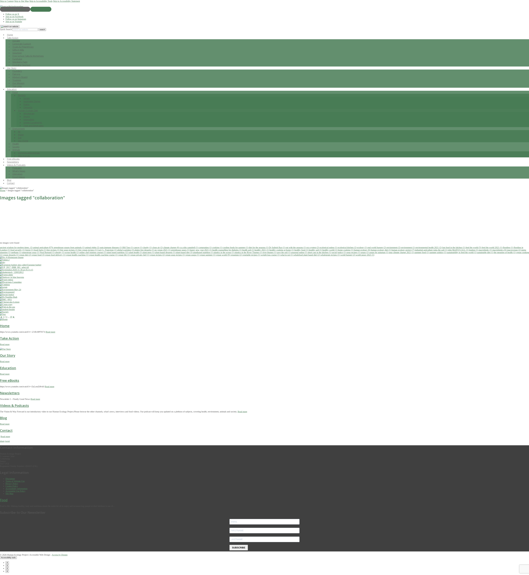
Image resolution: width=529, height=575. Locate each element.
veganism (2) (236, 255)
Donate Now (40, 9)
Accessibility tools (8, 558)
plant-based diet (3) (184, 252)
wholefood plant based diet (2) (306, 255)
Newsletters (10, 393)
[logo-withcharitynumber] (11, 6)
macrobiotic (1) (485, 250)
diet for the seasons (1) (259, 247)
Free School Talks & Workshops (28, 55)
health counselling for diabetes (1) (227, 250)
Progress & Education (15, 9)
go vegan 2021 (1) (163, 250)
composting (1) (205, 247)
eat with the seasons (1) (296, 247)
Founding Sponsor (21, 65)
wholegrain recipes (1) (330, 255)
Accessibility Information (16, 488)
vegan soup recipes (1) (175, 255)
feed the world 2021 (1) (492, 247)
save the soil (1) (284, 252)
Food (15, 92)
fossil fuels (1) (40, 250)
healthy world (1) (330, 250)
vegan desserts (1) (11, 255)
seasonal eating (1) (299, 252)
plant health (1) (136, 252)
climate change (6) (171, 247)
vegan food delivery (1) (55, 255)
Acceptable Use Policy (15, 491)
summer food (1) (422, 252)
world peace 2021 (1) (365, 255)
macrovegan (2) (514, 250)
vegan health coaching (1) (77, 255)
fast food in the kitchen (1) (454, 247)
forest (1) (29, 250)
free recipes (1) (53, 250)
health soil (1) (248, 250)
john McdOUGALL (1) (458, 250)
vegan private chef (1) (140, 255)
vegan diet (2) (25, 255)
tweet (7, 441)
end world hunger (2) (377, 247)
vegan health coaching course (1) (103, 255)
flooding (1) (508, 247)
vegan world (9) (223, 255)
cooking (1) (217, 247)
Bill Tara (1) (128, 247)
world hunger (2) (348, 255)
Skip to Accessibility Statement (66, 1)
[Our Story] (5, 349)
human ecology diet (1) (381, 250)
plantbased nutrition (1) (203, 252)
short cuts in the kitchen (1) (320, 252)
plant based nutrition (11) (118, 252)
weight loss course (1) (270, 255)
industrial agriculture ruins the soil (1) (431, 250)
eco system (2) (313, 247)
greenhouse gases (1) (180, 250)
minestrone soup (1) (31, 252)
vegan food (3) (38, 255)
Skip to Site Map (21, 1)
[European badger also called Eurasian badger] (20, 265)
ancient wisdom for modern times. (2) (16, 247)
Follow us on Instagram (16, 19)
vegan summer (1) (208, 255)
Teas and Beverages (33, 125)
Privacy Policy (12, 483)
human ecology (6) (362, 250)
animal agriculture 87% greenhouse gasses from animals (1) (59, 247)
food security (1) (17, 250)
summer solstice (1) (438, 252)
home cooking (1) (346, 250)
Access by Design (60, 555)
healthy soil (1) (315, 250)
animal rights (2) (92, 247)
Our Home (23, 140)
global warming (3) (125, 250)
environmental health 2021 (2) (428, 247)
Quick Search (6, 29)
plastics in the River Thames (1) (249, 252)
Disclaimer (10, 479)
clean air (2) (157, 247)
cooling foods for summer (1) (236, 247)
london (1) (474, 250)
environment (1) (408, 247)
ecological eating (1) (329, 247)
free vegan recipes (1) (88, 250)
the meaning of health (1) (505, 252)
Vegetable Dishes (31, 101)
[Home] (4, 319)
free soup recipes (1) (69, 250)
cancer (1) (138, 247)
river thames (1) (270, 252)
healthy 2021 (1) (262, 250)
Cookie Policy (12, 486)
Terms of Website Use (15, 481)
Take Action (9, 338)
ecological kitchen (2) (347, 247)
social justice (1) (339, 252)
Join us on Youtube (14, 21)
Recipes (22, 95)
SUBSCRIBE (238, 547)
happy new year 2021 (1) (201, 250)
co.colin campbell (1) (189, 247)
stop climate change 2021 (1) (402, 252)
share (2, 441)
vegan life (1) (124, 255)
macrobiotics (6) (499, 250)
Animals (16, 149)
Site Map (9, 493)
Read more (50, 332)
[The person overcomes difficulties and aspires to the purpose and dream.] (12, 277)
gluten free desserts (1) (144, 250)
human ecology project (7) (403, 250)
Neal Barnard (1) (47, 252)
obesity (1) (60, 252)
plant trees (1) (149, 252)
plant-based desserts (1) (165, 252)
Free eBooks (9, 380)
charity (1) (147, 247)
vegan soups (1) (192, 255)
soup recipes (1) (353, 252)
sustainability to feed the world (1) (462, 252)
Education (8, 368)
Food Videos (18, 177)
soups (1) (365, 252)
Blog (3, 418)
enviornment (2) (394, 247)
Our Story (7, 355)
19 (11, 317)
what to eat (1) (286, 255)
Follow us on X (12, 14)
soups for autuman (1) (379, 252)
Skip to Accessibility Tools (40, 1)
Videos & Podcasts (14, 405)
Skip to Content (7, 1)
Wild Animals (24, 155)
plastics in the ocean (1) (224, 252)
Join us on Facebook (14, 16)
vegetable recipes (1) (251, 255)
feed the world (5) (474, 247)
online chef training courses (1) (93, 252)
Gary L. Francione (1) (107, 250)
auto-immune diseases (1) (111, 247)
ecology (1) (362, 247)
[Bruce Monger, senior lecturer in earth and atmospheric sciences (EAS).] (14, 267)
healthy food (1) (301, 250)
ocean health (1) (72, 252)
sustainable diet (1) (485, 252)
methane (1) (16, 252)
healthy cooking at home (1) (281, 250)
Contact (11, 183)
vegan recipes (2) (157, 255)
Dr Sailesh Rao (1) (277, 247)
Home (5, 325)
